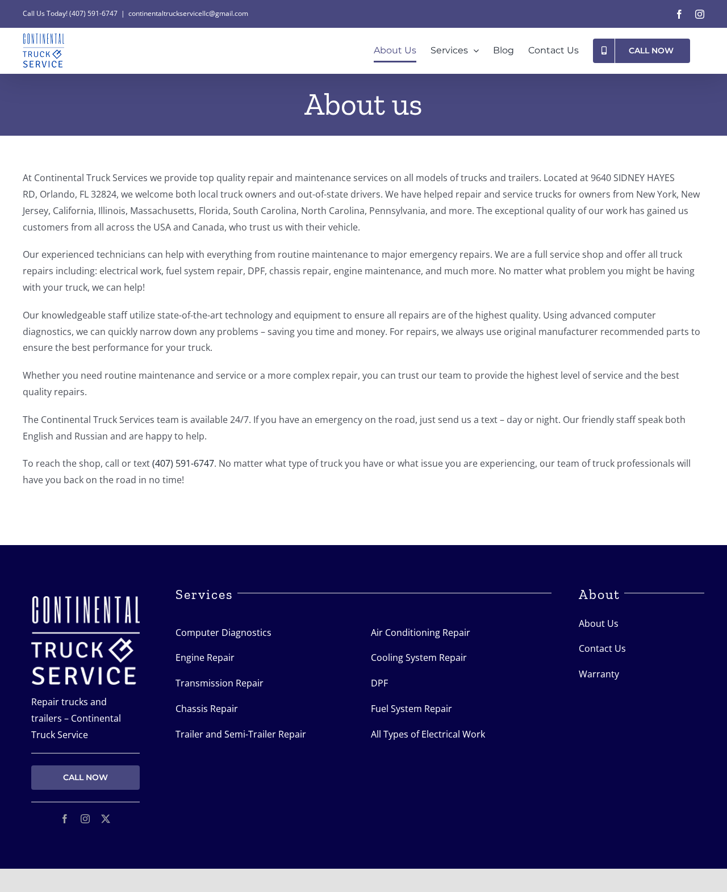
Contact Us (602, 648)
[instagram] (85, 818)
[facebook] (64, 818)
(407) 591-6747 (93, 13)
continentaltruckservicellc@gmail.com (188, 13)
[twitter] (105, 818)
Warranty (599, 674)
